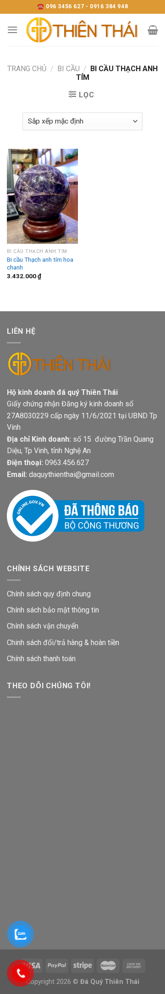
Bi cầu (68, 68)
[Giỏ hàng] (153, 30)
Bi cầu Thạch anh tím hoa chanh (40, 263)
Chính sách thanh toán (41, 658)
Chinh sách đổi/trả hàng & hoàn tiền (63, 642)
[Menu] (12, 29)
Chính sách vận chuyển (42, 626)
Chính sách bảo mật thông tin (53, 610)
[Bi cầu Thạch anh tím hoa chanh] (42, 196)
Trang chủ (26, 68)
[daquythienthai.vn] (83, 30)
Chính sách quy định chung (49, 594)
